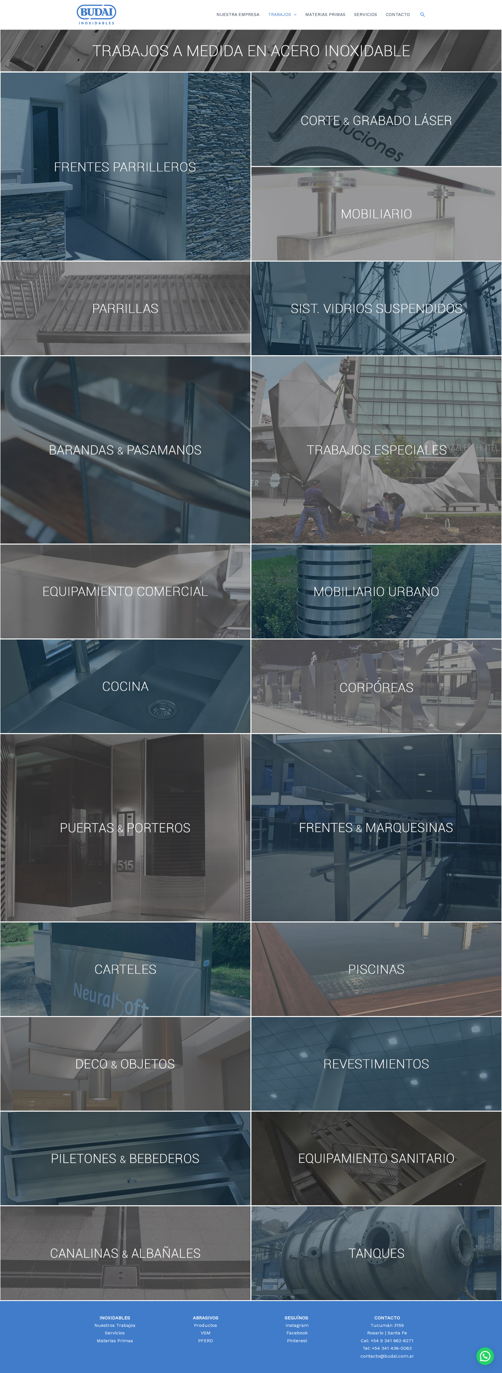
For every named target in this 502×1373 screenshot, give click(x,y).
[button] (294, 14)
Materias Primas (115, 1340)
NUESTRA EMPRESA (237, 14)
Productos (205, 1325)
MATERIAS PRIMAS (325, 14)
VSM (206, 1333)
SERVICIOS (365, 14)
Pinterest (296, 1340)
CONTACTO (398, 14)
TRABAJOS (279, 14)
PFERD (205, 1340)
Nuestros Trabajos (114, 1325)
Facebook (296, 1333)
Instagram (296, 1325)
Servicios (115, 1333)
